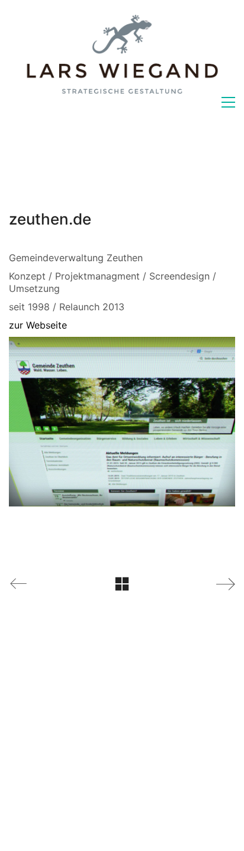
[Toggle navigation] (228, 102)
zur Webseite (38, 325)
